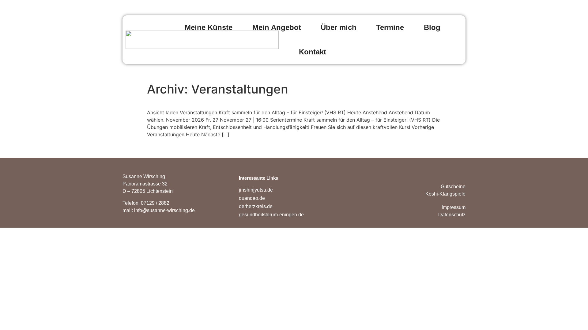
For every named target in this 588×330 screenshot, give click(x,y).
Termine (390, 27)
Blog (432, 27)
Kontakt (312, 52)
